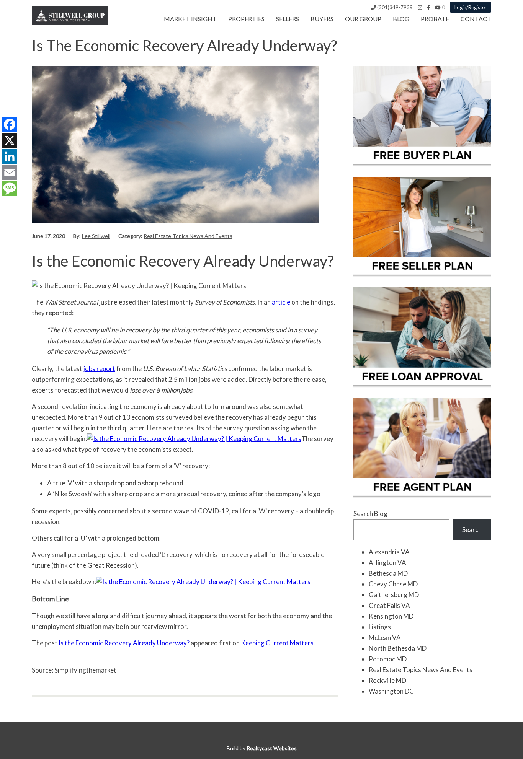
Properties (246, 18)
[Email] (10, 173)
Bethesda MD (388, 573)
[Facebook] (428, 7)
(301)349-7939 (394, 7)
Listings (380, 627)
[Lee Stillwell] (70, 22)
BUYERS (322, 18)
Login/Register (470, 7)
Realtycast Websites (272, 748)
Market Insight (190, 18)
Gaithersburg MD (394, 595)
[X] (10, 140)
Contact (476, 18)
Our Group (363, 18)
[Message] (10, 189)
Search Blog (370, 514)
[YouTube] (438, 7)
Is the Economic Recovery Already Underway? (124, 643)
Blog (401, 18)
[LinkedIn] (10, 156)
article (281, 302)
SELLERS (287, 18)
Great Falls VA (389, 605)
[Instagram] (420, 7)
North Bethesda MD (398, 648)
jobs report (99, 369)
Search (472, 530)
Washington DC (391, 691)
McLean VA (385, 638)
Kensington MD (391, 616)
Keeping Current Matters (277, 643)
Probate (435, 18)
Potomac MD (388, 659)
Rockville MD (387, 680)
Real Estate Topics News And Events (188, 236)
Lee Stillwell (96, 236)
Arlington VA (387, 563)
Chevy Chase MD (393, 584)
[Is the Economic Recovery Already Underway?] (175, 221)
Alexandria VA (389, 552)
